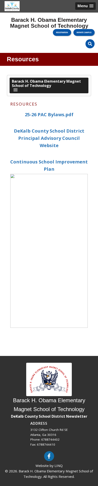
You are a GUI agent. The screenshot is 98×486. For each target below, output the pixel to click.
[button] (85, 6)
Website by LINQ (49, 465)
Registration (62, 32)
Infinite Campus (84, 32)
